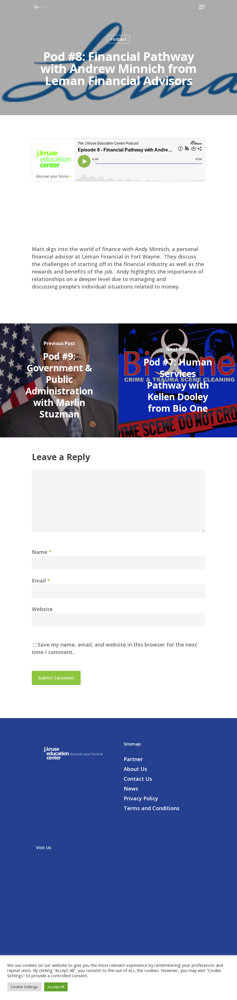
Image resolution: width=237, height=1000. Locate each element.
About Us (135, 768)
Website (42, 609)
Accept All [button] (56, 986)
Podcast (118, 39)
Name (42, 551)
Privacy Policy (141, 798)
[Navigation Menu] (202, 7)
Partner (133, 759)
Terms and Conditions (151, 808)
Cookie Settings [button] (24, 986)
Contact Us (138, 778)
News (131, 788)
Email (41, 580)
